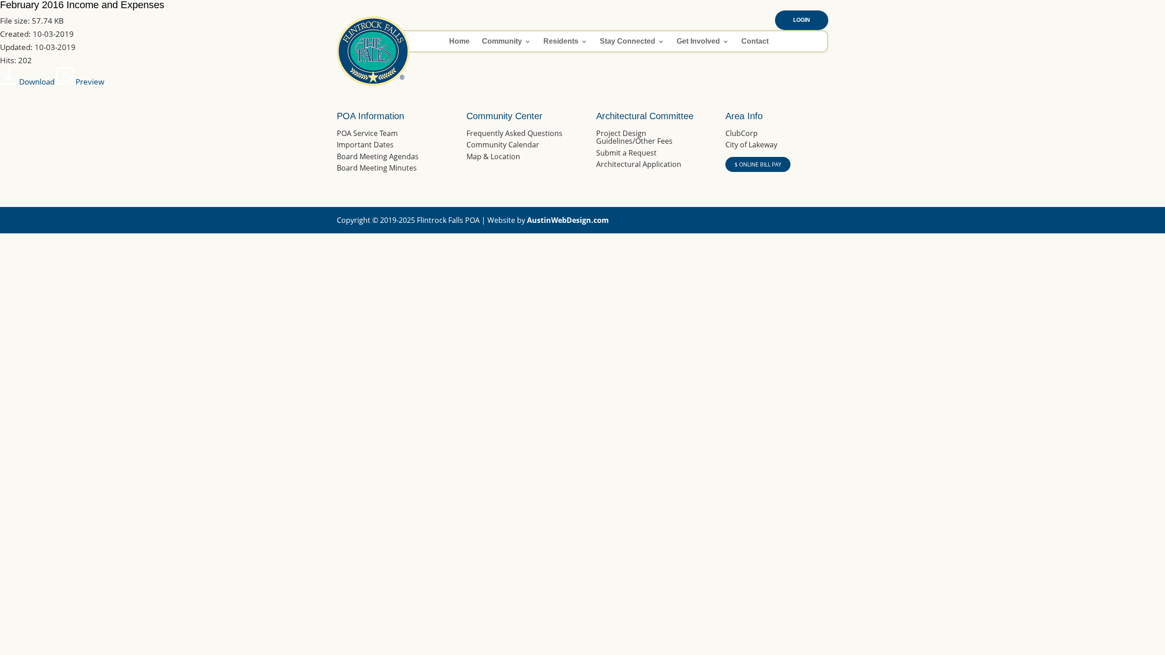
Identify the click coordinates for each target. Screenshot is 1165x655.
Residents (560, 41)
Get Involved (698, 41)
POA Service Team (367, 133)
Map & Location (493, 156)
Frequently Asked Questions (514, 133)
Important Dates (365, 145)
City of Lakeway (751, 145)
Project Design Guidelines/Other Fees (634, 137)
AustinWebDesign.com (568, 220)
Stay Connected (627, 41)
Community (502, 41)
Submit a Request (626, 153)
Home (459, 41)
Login (801, 20)
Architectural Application (638, 164)
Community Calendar (502, 145)
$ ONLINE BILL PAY (757, 164)
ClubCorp (741, 133)
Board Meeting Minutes (377, 168)
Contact (755, 41)
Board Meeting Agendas (378, 156)
